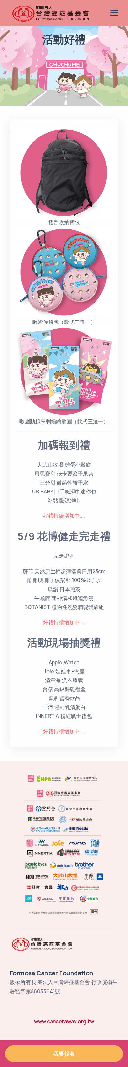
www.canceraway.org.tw (64, 1021)
